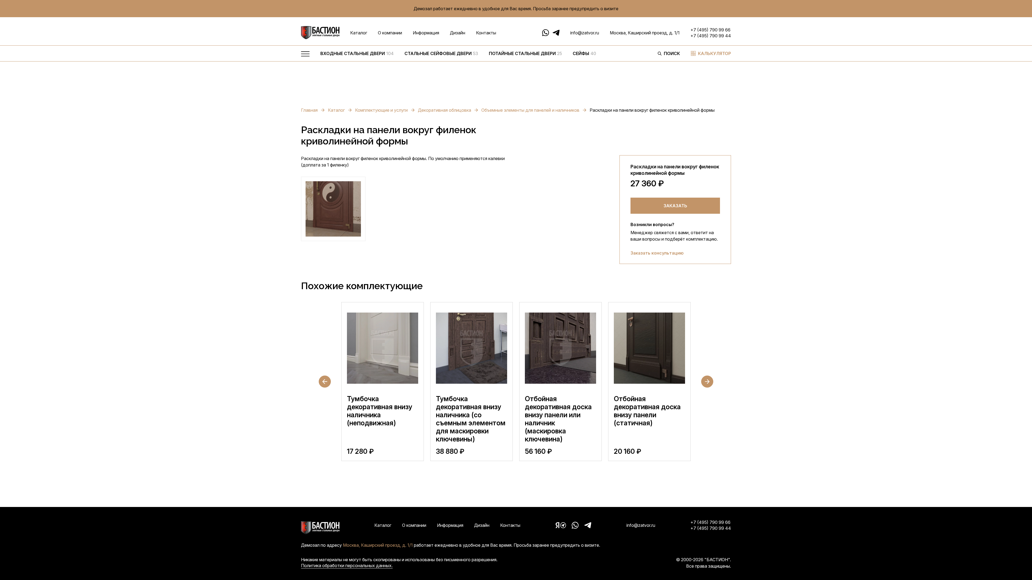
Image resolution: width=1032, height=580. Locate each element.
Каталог (358, 32)
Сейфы (584, 53)
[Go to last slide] (325, 382)
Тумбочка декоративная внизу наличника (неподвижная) (379, 411)
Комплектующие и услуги (381, 110)
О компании (390, 32)
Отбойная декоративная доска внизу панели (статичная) (647, 411)
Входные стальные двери (357, 53)
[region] (483, 55)
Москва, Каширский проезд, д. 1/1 (645, 32)
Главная (309, 110)
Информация (426, 32)
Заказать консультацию (657, 253)
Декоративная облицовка (444, 110)
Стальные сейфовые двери (441, 53)
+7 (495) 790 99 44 (710, 35)
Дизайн (457, 32)
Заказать (675, 205)
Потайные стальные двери (525, 53)
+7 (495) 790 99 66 (710, 29)
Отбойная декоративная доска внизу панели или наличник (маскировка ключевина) (558, 419)
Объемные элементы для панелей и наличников (530, 110)
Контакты (486, 32)
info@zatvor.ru (584, 32)
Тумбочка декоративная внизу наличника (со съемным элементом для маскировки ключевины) (471, 419)
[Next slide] (707, 382)
